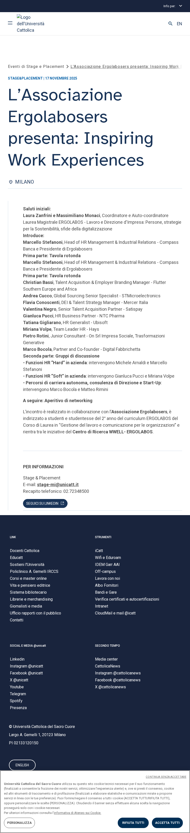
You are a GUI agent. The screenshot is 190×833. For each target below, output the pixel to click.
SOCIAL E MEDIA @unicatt (28, 645)
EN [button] (179, 23)
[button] (170, 24)
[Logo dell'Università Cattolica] (35, 23)
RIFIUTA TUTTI (133, 823)
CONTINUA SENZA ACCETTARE (166, 776)
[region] (95, 801)
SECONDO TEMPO (107, 645)
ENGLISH (22, 765)
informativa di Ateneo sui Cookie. (77, 813)
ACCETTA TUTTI (167, 823)
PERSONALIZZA (19, 823)
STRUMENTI (103, 537)
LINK (13, 537)
